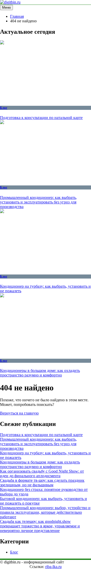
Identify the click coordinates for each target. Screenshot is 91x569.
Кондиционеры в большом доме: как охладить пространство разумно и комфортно (40, 372)
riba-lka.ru (53, 566)
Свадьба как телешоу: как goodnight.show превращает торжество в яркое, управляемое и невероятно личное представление (40, 526)
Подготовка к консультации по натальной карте (41, 117)
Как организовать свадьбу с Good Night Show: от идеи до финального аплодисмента (42, 473)
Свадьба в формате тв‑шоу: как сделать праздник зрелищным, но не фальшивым (42, 482)
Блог (3, 108)
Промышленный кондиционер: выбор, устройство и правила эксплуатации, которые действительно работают (45, 512)
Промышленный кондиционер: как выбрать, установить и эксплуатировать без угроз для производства (38, 202)
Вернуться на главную (19, 413)
